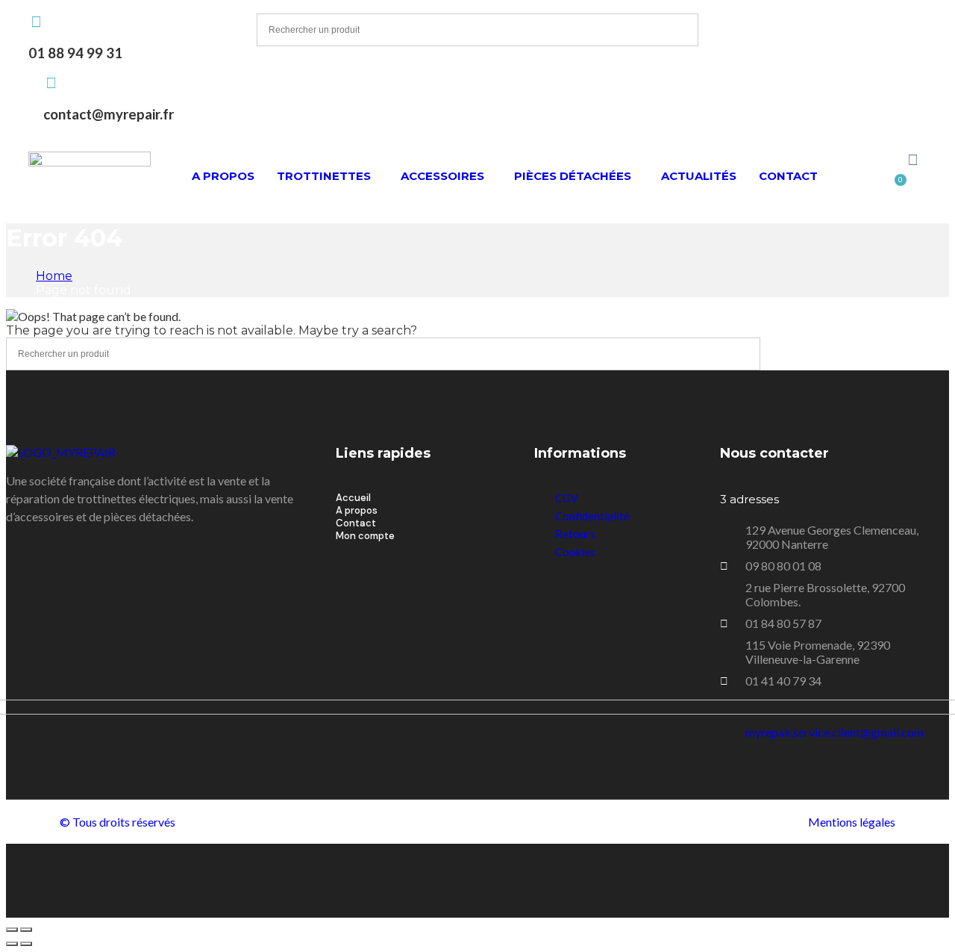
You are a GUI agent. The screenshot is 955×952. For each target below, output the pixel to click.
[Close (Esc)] (12, 929)
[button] (327, 176)
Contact (788, 176)
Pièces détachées (572, 176)
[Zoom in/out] (26, 929)
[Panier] (897, 184)
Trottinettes (324, 176)
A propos (223, 176)
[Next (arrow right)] (26, 944)
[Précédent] (12, 944)
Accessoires (442, 176)
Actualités (698, 176)
